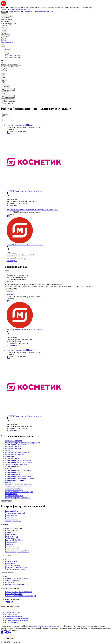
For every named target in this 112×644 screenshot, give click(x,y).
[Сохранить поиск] (3, 75)
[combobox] (11, 64)
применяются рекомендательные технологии (44, 626)
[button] (3, 38)
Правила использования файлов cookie (38, 11)
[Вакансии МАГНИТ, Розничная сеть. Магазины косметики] (58, 162)
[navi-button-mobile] (3, 45)
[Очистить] (4, 69)
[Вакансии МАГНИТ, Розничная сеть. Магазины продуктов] (58, 230)
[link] (4, 33)
